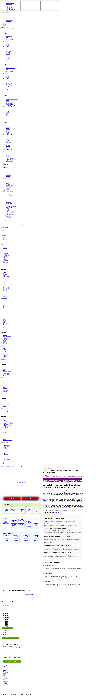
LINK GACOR (5, 178)
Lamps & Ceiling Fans (10, 104)
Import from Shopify (9, 8)
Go (23, 224)
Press (4, 677)
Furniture (7, 100)
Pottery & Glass (9, 160)
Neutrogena (8, 147)
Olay (6, 148)
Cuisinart (7, 112)
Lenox (7, 118)
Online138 (5, 30)
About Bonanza (6, 462)
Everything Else (9, 203)
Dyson (7, 114)
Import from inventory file (11, 9)
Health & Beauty (4, 327)
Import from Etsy (9, 7)
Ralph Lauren (8, 60)
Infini (7, 37)
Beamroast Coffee (9, 36)
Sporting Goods (8, 210)
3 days (10, 657)
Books (7, 193)
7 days (14, 657)
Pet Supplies (8, 208)
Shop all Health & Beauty (7, 134)
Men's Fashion (3, 264)
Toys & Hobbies (9, 212)
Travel (7, 213)
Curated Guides (8, 217)
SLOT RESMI (5, 164)
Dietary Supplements (9, 126)
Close (26, 224)
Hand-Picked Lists (9, 216)
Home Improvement (9, 102)
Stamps (7, 162)
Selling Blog (5, 672)
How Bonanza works (9, 19)
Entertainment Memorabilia (11, 159)
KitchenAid (8, 116)
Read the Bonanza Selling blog (11, 16)
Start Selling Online (6, 459)
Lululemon (8, 57)
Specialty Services (9, 209)
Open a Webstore (9, 10)
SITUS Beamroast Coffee (10, 68)
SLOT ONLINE (5, 119)
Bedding (4, 306)
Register (4, 24)
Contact (4, 673)
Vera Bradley (8, 176)
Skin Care (7, 132)
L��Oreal (8, 145)
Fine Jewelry (8, 184)
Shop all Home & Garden (7, 106)
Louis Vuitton (8, 174)
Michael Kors (8, 58)
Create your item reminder (12, 661)
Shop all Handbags (6, 177)
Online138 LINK (9, 98)
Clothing (4, 237)
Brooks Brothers (9, 85)
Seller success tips (9, 15)
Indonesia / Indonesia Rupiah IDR (7, 686)
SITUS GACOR (5, 92)
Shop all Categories (6, 204)
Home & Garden (4, 298)
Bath (4, 305)
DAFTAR (30, 498)
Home (2, 466)
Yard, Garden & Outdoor (10, 105)
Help (4, 11)
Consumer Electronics (10, 198)
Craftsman (7, 111)
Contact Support (6, 461)
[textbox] (7, 28)
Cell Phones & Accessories (10, 196)
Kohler (7, 117)
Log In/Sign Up (6, 454)
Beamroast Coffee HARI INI (8, 191)
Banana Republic (9, 53)
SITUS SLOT (5, 190)
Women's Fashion (4, 230)
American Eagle (9, 83)
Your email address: (7, 651)
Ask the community (9, 20)
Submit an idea (8, 21)
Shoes (4, 238)
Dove (7, 141)
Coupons (2, 408)
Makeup (7, 130)
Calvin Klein (8, 54)
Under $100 (8, 44)
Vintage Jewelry (9, 186)
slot (64, 510)
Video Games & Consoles (10, 214)
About (4, 669)
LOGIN (12, 498)
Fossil (7, 171)
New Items (8, 218)
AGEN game (8, 466)
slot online (55, 492)
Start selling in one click (10, 3)
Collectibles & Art (4, 359)
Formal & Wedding (9, 39)
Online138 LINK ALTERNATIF (12, 99)
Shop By (4, 215)
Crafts (7, 157)
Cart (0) (4, 453)
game (7, 38)
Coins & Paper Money (10, 158)
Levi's (7, 89)
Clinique (7, 140)
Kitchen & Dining (9, 103)
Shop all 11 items (36, 510)
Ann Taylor (8, 52)
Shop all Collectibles (6, 163)
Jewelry (2, 393)
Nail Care (7, 131)
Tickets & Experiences (10, 211)
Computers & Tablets (7, 424)
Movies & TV (8, 202)
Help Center (5, 460)
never (19, 657)
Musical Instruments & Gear (11, 206)
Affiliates (4, 670)
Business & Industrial (10, 194)
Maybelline (8, 146)
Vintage (7, 70)
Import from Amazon (10, 5)
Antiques (7, 156)
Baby (7, 192)
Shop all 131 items (36, 524)
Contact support (8, 14)
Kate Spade (5, 388)
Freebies (7, 219)
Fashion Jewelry (9, 183)
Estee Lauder (8, 142)
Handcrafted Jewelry (9, 185)
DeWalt (7, 113)
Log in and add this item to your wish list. (11, 666)
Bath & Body (5, 335)
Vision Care (8, 133)
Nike (6, 59)
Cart (4, 25)
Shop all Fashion (6, 46)
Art (6, 154)
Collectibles (8, 155)
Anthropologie (8, 51)
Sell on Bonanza (6, 2)
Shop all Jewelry (6, 189)
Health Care (8, 129)
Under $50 (8, 45)
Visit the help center (9, 13)
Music (7, 205)
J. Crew (7, 56)
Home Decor (8, 101)
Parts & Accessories (9, 207)
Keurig (7, 115)
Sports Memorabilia (9, 161)
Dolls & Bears (8, 201)
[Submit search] (16, 12)
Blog (4, 463)
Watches (7, 188)
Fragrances (8, 127)
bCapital (4, 679)
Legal (4, 675)
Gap (6, 55)
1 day (5, 657)
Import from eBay (9, 6)
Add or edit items (9, 4)
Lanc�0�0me (8, 143)
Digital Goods (5, 426)
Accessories (5, 239)
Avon (7, 139)
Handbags (2, 377)
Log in (4, 23)
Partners (4, 676)
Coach (7, 170)
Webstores (5, 678)
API (3, 671)
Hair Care (7, 128)
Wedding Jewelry (9, 187)
